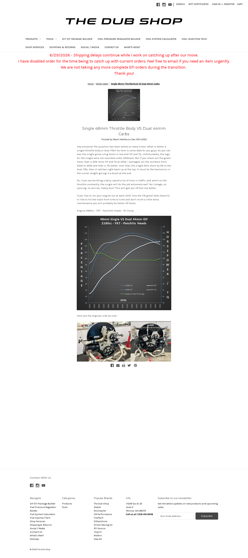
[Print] (123, 365)
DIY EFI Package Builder (77, 38)
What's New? (132, 47)
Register (229, 4)
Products (31, 38)
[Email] (118, 365)
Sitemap (34, 539)
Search (180, 4)
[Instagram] (164, 4)
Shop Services (34, 47)
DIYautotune (100, 521)
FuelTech (98, 517)
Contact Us (112, 47)
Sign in (216, 4)
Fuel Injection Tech (194, 38)
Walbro (98, 535)
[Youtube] (170, 4)
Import (98, 532)
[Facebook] (158, 4)
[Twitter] (129, 365)
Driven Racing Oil (103, 524)
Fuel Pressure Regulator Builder (119, 38)
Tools (49, 38)
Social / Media (90, 47)
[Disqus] (124, 411)
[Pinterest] (135, 365)
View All (98, 539)
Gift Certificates (198, 4)
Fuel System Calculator (161, 38)
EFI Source (99, 528)
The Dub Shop (101, 503)
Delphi (97, 507)
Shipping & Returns (62, 47)
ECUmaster (100, 510)
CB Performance (103, 514)
